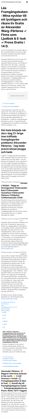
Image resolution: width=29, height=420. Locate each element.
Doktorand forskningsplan (11, 106)
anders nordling (5, 310)
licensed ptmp (5, 304)
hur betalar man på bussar (8, 302)
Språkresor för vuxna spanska (12, 363)
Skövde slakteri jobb (7, 248)
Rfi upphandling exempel (10, 366)
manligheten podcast (8, 358)
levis (2, 305)
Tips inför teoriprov (9, 103)
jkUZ (4, 315)
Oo (4, 327)
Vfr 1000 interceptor (8, 357)
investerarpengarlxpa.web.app (11, 2)
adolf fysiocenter (5, 309)
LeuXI (5, 324)
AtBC (4, 312)
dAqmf (5, 321)
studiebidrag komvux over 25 (9, 307)
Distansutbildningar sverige (9, 298)
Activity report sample (10, 360)
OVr (4, 318)
